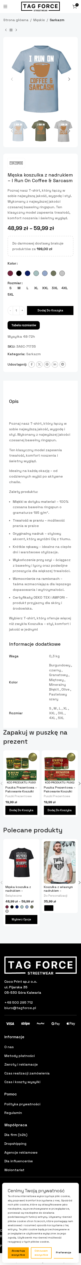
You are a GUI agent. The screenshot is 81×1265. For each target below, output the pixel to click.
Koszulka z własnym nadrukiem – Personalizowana (58, 890)
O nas (9, 1047)
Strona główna (16, 20)
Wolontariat (14, 1170)
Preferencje (63, 1252)
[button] (12, 79)
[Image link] (40, 965)
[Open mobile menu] (5, 6)
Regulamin (13, 1112)
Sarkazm (57, 20)
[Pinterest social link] (47, 364)
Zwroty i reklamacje (21, 1064)
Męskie (39, 20)
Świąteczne (13, 895)
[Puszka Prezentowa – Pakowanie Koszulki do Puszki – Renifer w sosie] (60, 768)
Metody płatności (19, 1056)
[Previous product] (5, 30)
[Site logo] (40, 6)
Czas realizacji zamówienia (27, 1073)
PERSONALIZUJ (48, 908)
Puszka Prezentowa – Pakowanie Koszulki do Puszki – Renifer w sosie (59, 793)
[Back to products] (11, 30)
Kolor (12, 263)
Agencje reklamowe (21, 1152)
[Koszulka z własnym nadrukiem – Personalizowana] (60, 862)
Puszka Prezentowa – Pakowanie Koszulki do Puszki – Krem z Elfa (21, 793)
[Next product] (16, 30)
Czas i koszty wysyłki (22, 1082)
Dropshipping (15, 1143)
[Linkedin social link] (55, 364)
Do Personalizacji (55, 895)
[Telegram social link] (62, 364)
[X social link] (39, 364)
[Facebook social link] (31, 364)
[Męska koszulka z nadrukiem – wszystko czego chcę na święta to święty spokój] (21, 862)
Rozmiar (14, 283)
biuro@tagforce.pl (20, 1008)
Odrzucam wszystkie (41, 1253)
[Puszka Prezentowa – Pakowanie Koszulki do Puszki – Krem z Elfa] (21, 768)
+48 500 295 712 (18, 1002)
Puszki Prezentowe (18, 796)
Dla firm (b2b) (15, 1135)
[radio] (10, 273)
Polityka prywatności (22, 1104)
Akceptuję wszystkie (18, 1253)
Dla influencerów (18, 1161)
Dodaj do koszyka (50, 310)
